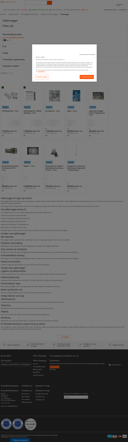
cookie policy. (41, 71)
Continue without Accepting (87, 54)
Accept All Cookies (87, 77)
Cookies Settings (41, 77)
